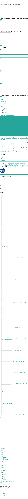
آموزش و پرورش (3, 103)
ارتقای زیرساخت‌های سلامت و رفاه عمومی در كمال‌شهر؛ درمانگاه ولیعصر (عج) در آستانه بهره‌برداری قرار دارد (13, 403)
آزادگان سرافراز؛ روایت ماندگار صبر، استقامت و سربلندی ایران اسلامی (17, 164)
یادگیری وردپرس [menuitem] (5, 494)
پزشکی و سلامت (3, 101)
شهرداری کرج (3, 159)
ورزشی (2, 123)
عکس (2, 106)
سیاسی (2, 99)
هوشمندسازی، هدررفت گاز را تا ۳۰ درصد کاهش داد (18, 257)
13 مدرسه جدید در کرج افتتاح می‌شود (17, 327)
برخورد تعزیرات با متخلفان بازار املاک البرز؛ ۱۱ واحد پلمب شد (19, 302)
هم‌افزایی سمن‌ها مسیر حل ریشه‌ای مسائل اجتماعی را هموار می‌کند (16, 163)
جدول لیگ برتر (4, 108)
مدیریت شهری (3, 104)
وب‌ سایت (1, 189)
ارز (3, 456)
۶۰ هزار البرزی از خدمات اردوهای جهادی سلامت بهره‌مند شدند (12, 166)
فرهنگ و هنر (2, 447)
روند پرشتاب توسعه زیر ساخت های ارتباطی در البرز (18, 372)
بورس (3, 110)
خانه (1, 445)
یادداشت (2, 114)
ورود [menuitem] (2, 496)
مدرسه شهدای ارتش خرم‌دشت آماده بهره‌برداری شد (18, 414)
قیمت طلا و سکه (5, 109)
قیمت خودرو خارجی (5, 111)
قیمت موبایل (4, 134)
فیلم (2, 105)
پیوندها (2, 454)
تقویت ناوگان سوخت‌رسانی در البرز (16, 205)
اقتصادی (2, 449)
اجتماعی (2, 98)
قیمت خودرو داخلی (5, 458)
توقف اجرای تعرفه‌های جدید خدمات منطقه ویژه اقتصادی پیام (19, 279)
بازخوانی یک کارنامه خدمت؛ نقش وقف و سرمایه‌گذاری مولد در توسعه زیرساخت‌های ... (17, 165)
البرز (2, 157)
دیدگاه (1, 185)
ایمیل (1, 188)
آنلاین (2, 107)
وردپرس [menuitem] (4, 493)
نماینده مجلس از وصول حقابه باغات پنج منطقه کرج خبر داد (19, 268)
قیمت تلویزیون (4, 112)
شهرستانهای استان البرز (4, 125)
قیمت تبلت (4, 460)
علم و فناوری (3, 100)
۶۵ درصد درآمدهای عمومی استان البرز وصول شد (18, 216)
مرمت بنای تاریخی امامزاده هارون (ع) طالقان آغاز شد (7, 115)
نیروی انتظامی (3, 160)
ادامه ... (1, 19)
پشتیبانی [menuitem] (4, 495)
